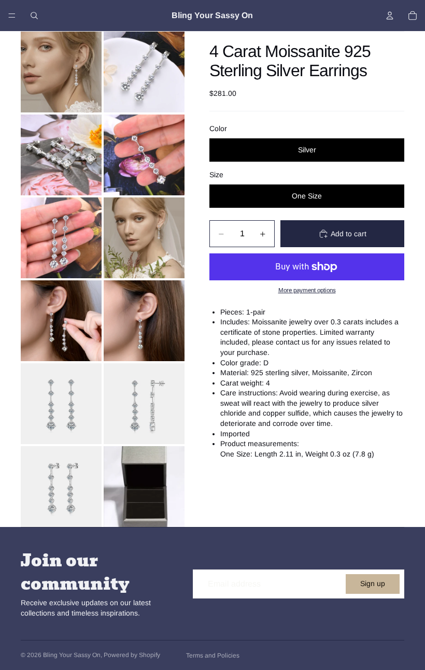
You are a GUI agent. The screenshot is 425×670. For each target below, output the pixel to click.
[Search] (34, 15)
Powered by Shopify (132, 655)
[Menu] (12, 15)
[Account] (389, 15)
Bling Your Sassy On (72, 655)
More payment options (307, 290)
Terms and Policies (212, 655)
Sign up (372, 583)
